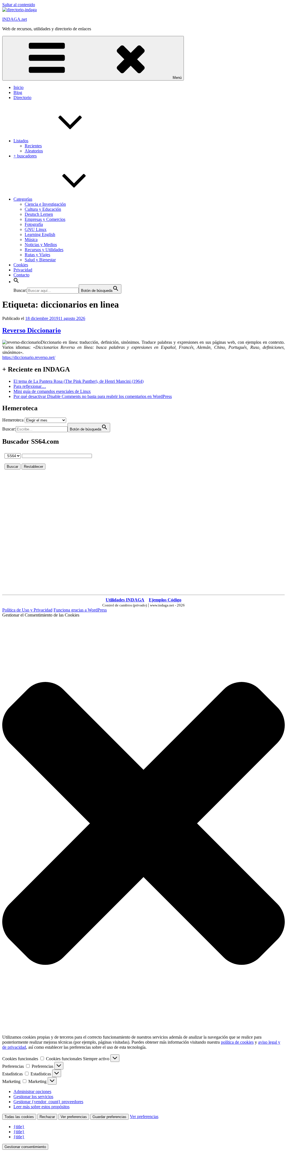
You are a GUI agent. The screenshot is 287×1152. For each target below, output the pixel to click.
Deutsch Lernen (39, 214)
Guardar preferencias (109, 1117)
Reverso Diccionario (31, 330)
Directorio (22, 97)
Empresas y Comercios (45, 219)
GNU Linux (36, 229)
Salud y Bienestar (40, 259)
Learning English (40, 234)
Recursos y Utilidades (44, 249)
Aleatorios (34, 150)
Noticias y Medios (41, 244)
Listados (20, 140)
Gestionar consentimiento (25, 1147)
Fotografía (34, 224)
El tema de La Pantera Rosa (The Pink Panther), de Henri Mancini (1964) (78, 381)
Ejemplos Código (165, 599)
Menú (177, 77)
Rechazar (47, 1117)
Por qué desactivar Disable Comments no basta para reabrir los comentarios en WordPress (92, 396)
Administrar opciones (32, 1091)
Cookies (20, 264)
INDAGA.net (14, 19)
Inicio (18, 87)
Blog (17, 92)
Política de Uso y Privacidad (27, 610)
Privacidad (22, 269)
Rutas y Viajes (37, 254)
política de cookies (237, 1042)
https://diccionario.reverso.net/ (28, 357)
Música (31, 239)
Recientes (33, 145)
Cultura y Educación (43, 209)
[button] (16, 281)
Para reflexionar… (29, 386)
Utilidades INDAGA (125, 599)
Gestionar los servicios (33, 1096)
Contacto (21, 274)
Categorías (22, 199)
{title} (18, 1126)
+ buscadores (25, 156)
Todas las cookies (19, 1117)
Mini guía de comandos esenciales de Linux (52, 391)
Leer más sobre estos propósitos (41, 1106)
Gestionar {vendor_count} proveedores (48, 1101)
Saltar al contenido (18, 4)
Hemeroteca (13, 420)
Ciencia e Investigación (45, 204)
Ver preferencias (74, 1117)
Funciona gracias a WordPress (80, 610)
